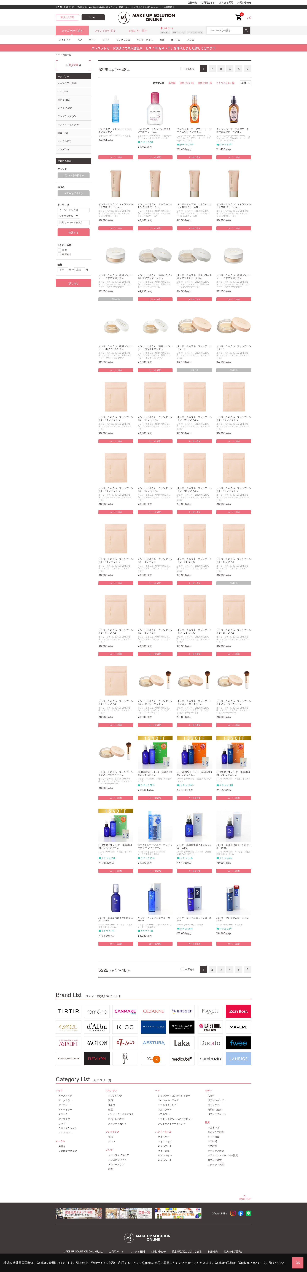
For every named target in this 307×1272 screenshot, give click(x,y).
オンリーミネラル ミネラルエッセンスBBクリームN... (115, 205)
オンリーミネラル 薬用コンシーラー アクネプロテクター (114, 285)
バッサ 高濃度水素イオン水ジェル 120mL (115, 919)
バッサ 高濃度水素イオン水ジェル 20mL (194, 846)
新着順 (172, 83)
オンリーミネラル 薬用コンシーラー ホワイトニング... (115, 347)
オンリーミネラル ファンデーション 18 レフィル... (115, 418)
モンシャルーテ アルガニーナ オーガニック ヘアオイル (233, 138)
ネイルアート (165, 1146)
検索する (74, 232)
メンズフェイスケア (118, 1155)
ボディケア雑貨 (216, 1150)
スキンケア (65, 39)
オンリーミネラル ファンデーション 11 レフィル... (233, 489)
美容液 (128, 135)
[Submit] (246, 30)
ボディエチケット (217, 1114)
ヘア (79, 39)
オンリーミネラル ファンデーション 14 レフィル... (115, 489)
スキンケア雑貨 (216, 1132)
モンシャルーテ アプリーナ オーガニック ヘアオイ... (194, 130)
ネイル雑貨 (163, 1150)
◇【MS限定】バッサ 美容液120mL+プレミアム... (194, 773)
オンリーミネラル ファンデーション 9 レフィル (155, 560)
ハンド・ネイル (145, 39)
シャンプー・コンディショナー (174, 1095)
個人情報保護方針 (234, 1251)
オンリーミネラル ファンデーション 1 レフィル (115, 702)
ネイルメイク (165, 1141)
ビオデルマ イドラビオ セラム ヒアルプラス (114, 130)
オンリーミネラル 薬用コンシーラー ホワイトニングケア (114, 356)
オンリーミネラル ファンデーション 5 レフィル (115, 631)
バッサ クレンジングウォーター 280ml (155, 919)
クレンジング (115, 1095)
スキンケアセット (117, 1123)
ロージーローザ (195, 32)
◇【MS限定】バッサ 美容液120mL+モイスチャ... (155, 773)
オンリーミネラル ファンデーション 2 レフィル (233, 631)
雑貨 (162, 39)
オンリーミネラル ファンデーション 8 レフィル (194, 560)
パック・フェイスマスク (121, 1114)
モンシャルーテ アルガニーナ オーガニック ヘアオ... (233, 130)
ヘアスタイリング (167, 1104)
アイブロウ (64, 1118)
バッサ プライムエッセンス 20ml (194, 919)
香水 (110, 1136)
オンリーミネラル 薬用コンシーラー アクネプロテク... (115, 276)
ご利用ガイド (208, 2)
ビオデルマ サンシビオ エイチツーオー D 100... (154, 130)
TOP (58, 54)
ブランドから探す (105, 30)
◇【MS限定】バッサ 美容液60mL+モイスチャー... (115, 846)
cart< (238, 14)
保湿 (110, 1109)
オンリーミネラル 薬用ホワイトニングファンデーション (154, 285)
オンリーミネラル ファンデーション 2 (194, 347)
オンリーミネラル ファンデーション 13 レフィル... (155, 489)
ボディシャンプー (217, 1100)
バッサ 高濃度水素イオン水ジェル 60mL (233, 846)
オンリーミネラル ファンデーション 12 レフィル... (194, 489)
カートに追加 (116, 157)
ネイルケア (163, 1136)
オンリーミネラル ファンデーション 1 (233, 347)
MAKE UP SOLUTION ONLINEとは (83, 1251)
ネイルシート (165, 1160)
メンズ (190, 39)
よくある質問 (226, 2)
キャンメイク (179, 32)
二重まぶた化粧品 (151, 853)
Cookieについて (249, 1262)
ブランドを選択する (73, 175)
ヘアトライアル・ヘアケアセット (175, 1118)
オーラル (175, 39)
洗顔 (110, 1100)
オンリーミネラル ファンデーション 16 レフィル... (194, 418)
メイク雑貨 (213, 1136)
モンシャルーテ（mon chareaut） (192, 135)
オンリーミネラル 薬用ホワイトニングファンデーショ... (155, 276)
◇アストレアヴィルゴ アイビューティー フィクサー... (155, 846)
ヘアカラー (163, 1114)
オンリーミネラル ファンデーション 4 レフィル (155, 631)
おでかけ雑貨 (215, 1160)
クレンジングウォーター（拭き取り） (155, 925)
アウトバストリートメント (172, 1123)
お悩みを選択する (73, 193)
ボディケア (213, 1104)
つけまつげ (213, 1127)
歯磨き (61, 1146)
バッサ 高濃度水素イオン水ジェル (194, 852)
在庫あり (189, 68)
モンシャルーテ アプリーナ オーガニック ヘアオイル (194, 138)
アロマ (111, 1141)
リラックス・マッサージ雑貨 (223, 1155)
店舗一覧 (192, 2)
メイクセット (65, 1132)
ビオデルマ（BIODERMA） (110, 135)
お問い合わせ (244, 2)
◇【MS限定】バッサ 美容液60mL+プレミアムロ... (233, 773)
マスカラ (63, 1114)
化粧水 (240, 924)
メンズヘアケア (116, 1164)
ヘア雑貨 (212, 1141)
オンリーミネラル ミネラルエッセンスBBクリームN (114, 214)
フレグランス (123, 39)
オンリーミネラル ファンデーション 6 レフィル (233, 560)
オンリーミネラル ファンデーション (193, 356)
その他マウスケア (67, 1150)
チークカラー (65, 1100)
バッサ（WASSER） (147, 778)
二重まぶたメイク (67, 1128)
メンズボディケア (117, 1159)
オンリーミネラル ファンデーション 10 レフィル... (115, 560)
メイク (106, 39)
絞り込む (74, 283)
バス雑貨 (212, 1145)
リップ (61, 1123)
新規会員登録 (67, 17)
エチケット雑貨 (216, 1164)
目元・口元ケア (116, 1118)
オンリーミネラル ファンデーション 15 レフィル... (233, 418)
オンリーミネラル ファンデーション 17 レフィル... (155, 418)
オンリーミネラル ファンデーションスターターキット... (155, 702)
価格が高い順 (205, 83)
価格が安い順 (187, 83)
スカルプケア (165, 1109)
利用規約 (213, 1251)
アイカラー (64, 1104)
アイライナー (65, 1109)
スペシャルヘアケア (168, 1100)
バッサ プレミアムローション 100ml (233, 919)
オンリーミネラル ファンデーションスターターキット (154, 711)
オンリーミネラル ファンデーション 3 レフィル (194, 631)
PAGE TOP (245, 1198)
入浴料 (211, 1095)
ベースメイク (65, 1095)
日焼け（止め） (216, 1109)
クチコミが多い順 (225, 83)
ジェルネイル (165, 1155)
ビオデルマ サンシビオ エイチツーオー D (155, 136)
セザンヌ (165, 32)
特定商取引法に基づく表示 (187, 1251)
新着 (64, 250)
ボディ (92, 39)
